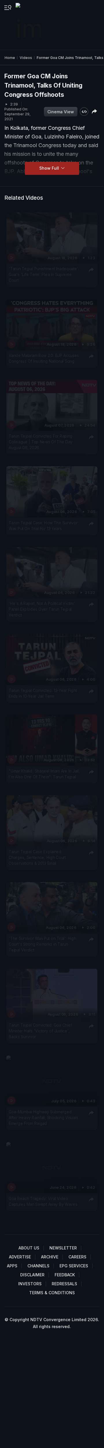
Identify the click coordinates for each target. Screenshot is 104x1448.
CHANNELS (38, 1265)
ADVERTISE (20, 1256)
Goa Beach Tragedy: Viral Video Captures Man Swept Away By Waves (43, 1201)
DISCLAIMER (32, 1274)
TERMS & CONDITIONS (52, 1292)
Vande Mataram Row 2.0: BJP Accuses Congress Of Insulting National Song (44, 358)
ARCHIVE (49, 1256)
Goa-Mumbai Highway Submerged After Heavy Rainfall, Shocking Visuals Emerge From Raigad (43, 1117)
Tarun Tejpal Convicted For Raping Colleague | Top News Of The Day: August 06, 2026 (41, 442)
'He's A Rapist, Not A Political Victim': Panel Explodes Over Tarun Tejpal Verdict (42, 609)
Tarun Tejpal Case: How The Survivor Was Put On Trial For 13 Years (43, 526)
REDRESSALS (64, 1283)
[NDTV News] (29, 25)
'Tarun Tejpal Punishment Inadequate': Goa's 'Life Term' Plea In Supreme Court (44, 274)
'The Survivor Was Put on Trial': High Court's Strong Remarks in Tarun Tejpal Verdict (42, 944)
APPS (12, 1265)
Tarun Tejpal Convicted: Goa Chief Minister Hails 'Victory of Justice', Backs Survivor (40, 1031)
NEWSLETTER (63, 1247)
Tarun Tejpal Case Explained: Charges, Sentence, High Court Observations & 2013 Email (37, 857)
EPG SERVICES (74, 1265)
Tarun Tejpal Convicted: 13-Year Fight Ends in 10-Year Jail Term (43, 693)
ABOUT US (28, 1247)
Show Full (49, 168)
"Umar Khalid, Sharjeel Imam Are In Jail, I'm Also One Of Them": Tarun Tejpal (44, 774)
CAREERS (77, 1256)
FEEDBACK (65, 1274)
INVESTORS (30, 1283)
